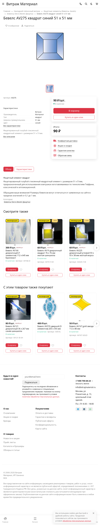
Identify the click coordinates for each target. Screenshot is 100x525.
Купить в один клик (74, 117)
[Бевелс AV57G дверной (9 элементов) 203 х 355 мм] (49, 307)
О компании (9, 413)
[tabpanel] (50, 190)
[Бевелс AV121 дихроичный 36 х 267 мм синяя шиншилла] (18, 307)
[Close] (93, 513)
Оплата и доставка (44, 413)
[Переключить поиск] (86, 4)
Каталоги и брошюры (13, 446)
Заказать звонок (82, 383)
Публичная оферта (44, 421)
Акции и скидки (10, 417)
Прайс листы (9, 442)
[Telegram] (78, 409)
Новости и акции (11, 438)
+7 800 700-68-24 (83, 381)
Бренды (7, 421)
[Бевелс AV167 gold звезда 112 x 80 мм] (81, 307)
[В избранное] (21, 270)
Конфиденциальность (45, 424)
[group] (50, 58)
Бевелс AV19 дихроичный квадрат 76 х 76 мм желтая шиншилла (49, 253)
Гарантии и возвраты (45, 417)
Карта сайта (41, 428)
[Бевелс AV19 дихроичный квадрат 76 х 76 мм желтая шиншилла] (49, 231)
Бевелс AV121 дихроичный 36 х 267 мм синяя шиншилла (17, 328)
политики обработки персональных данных (40, 397)
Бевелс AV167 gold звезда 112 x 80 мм (81, 327)
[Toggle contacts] (81, 4)
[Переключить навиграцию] (3, 4)
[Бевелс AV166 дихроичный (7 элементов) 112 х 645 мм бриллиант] (18, 231)
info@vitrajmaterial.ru (85, 387)
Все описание (9, 136)
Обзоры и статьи (11, 450)
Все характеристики (11, 126)
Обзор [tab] (8, 169)
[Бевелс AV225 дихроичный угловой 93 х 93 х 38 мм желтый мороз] (81, 231)
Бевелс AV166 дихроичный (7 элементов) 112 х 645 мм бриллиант (17, 254)
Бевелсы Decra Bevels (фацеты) (17, 202)
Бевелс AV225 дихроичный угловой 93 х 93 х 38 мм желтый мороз (81, 253)
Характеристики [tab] (24, 169)
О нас (6, 409)
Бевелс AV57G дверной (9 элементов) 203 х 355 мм (49, 327)
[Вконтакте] (84, 409)
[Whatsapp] (90, 409)
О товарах (8, 434)
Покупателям (42, 409)
